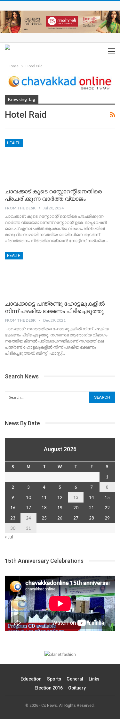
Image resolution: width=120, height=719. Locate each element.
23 (12, 517)
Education (31, 678)
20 (75, 507)
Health (13, 143)
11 (44, 497)
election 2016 (49, 687)
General (75, 678)
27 (75, 517)
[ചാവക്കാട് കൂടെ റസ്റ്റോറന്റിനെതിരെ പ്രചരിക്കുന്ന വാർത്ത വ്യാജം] (38, 160)
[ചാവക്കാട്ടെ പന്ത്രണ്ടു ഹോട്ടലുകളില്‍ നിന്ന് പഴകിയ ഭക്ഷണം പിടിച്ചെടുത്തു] (38, 273)
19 (59, 507)
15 (107, 497)
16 (12, 507)
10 (28, 497)
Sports (54, 678)
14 (91, 497)
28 (91, 517)
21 (91, 507)
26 (59, 517)
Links (94, 678)
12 (59, 497)
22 (107, 507)
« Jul (9, 536)
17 (28, 507)
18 (44, 507)
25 (44, 517)
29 (107, 517)
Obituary (77, 687)
